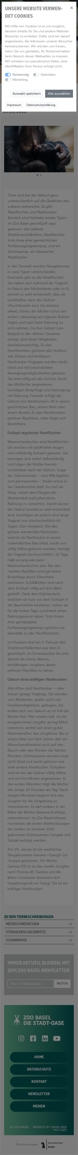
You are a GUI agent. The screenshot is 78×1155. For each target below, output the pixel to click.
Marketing (20, 80)
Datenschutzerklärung (41, 105)
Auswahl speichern (26, 94)
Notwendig (20, 75)
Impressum (14, 105)
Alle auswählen (59, 94)
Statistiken (48, 75)
